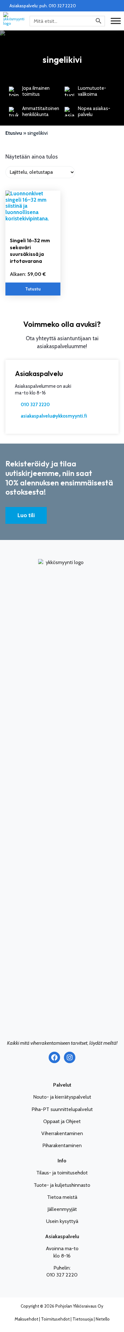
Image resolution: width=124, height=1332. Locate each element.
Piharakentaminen (62, 1145)
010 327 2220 (35, 404)
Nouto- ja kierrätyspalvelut (62, 1097)
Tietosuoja (82, 1319)
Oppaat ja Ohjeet (62, 1121)
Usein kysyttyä (62, 1221)
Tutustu (33, 288)
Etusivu (13, 133)
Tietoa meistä (62, 1197)
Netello (103, 1319)
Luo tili (26, 515)
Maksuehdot (26, 1319)
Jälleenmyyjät (62, 1209)
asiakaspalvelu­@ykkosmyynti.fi (54, 416)
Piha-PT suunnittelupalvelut (62, 1109)
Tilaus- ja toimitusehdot (62, 1173)
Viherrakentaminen (62, 1133)
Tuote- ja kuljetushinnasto (62, 1185)
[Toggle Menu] (116, 21)
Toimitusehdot (55, 1319)
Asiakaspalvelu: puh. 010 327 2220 (43, 6)
